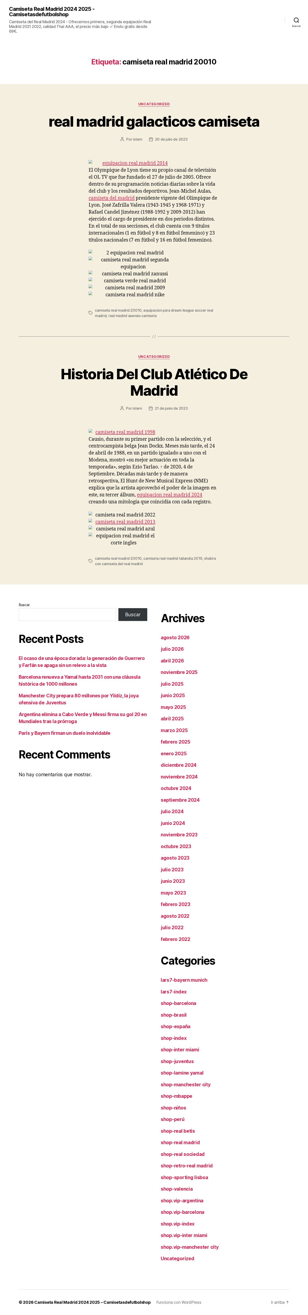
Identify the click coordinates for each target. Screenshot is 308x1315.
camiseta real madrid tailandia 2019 (172, 558)
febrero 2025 (175, 742)
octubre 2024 (176, 788)
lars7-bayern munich (184, 980)
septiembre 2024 (180, 800)
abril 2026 (172, 661)
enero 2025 (173, 753)
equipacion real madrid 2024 (169, 495)
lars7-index (174, 992)
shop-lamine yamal (182, 1073)
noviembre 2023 (179, 835)
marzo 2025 (174, 730)
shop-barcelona (178, 1003)
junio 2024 (173, 823)
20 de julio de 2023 (171, 139)
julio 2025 (172, 684)
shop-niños (173, 1108)
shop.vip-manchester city (190, 1247)
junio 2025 (173, 695)
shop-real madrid (180, 1142)
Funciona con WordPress (178, 1302)
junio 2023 (173, 881)
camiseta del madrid (112, 198)
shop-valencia (177, 1189)
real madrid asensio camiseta (132, 315)
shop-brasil (174, 1015)
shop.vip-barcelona (182, 1212)
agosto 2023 (175, 858)
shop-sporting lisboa (184, 1177)
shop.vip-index (178, 1224)
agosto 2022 (175, 916)
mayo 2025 (173, 707)
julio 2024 (172, 811)
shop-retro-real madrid (187, 1166)
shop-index (173, 1038)
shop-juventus (177, 1061)
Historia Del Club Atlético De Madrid (154, 382)
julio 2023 (172, 869)
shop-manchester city (186, 1084)
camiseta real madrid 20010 (118, 310)
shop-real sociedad (183, 1154)
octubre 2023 (176, 846)
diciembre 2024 (179, 765)
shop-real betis (178, 1131)
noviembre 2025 (179, 672)
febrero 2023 (175, 904)
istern (137, 139)
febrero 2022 (175, 939)
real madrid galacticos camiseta (154, 121)
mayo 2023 (173, 893)
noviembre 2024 (179, 777)
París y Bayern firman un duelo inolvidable (64, 733)
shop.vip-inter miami (184, 1235)
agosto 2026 (175, 637)
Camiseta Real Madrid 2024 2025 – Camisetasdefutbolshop (92, 1302)
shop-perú (173, 1119)
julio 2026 (172, 649)
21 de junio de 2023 (171, 408)
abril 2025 (172, 718)
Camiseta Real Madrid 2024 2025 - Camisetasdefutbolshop (52, 11)
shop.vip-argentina (182, 1200)
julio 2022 (172, 927)
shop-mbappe (176, 1096)
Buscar (24, 605)
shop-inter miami (180, 1049)
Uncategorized (154, 104)
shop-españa (175, 1026)
